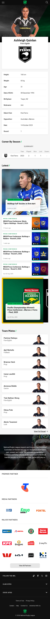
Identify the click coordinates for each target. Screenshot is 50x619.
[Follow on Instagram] (46, 576)
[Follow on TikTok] (34, 576)
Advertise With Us (34, 606)
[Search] (47, 2)
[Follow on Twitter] (42, 576)
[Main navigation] (3, 2)
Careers (12, 606)
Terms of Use (20, 601)
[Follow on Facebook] (38, 576)
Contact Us (24, 606)
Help (17, 606)
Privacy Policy (30, 601)
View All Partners (25, 565)
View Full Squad (40, 431)
